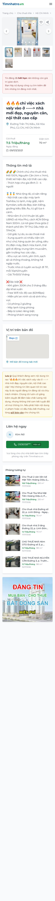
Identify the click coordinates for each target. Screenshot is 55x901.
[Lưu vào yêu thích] (41, 22)
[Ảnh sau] (48, 31)
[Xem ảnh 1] (18, 42)
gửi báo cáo (17, 412)
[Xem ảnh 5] (33, 42)
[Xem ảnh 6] (36, 42)
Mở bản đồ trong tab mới (24, 361)
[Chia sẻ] (47, 22)
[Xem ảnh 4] (29, 42)
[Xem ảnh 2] (22, 42)
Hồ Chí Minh (42, 13)
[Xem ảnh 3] (26, 42)
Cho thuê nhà (24, 13)
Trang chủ (7, 13)
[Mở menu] (51, 4)
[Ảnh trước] (6, 31)
